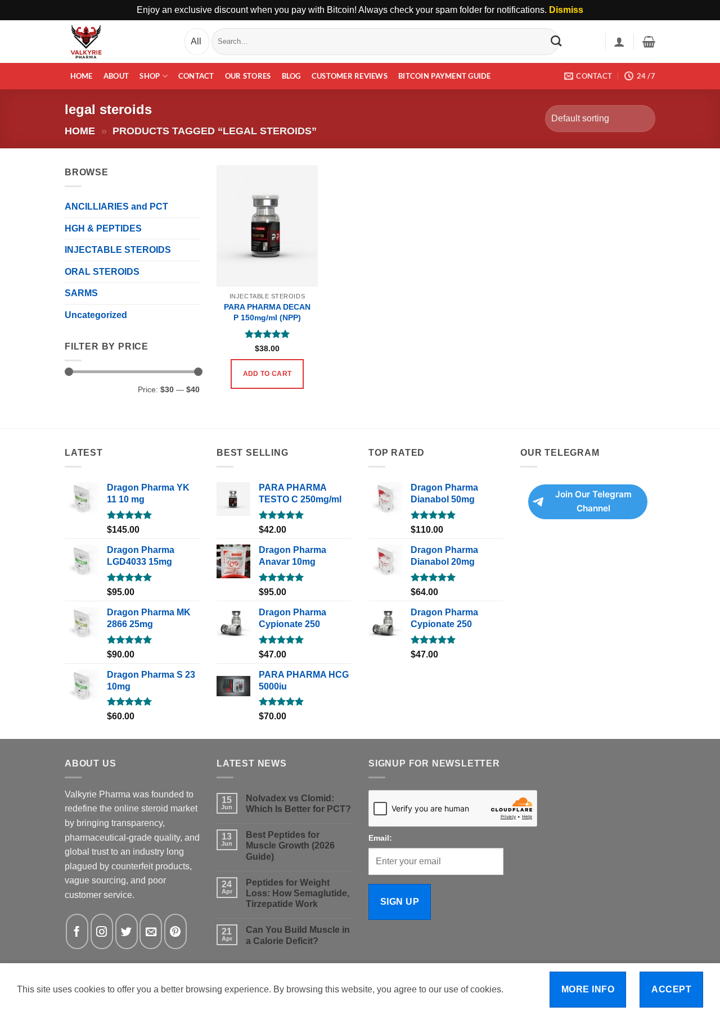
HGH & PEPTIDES (103, 228)
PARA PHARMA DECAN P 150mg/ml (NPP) (267, 312)
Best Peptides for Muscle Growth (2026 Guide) (290, 845)
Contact (196, 75)
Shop (150, 75)
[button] (619, 41)
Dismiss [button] (566, 10)
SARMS (81, 293)
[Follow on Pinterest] (175, 931)
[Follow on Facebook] (77, 931)
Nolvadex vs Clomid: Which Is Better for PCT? (298, 803)
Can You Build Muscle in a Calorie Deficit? (298, 935)
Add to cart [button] (267, 373)
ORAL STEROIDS (102, 271)
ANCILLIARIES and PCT (116, 206)
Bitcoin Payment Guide (444, 75)
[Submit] (556, 41)
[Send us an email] (151, 931)
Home (81, 75)
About (116, 75)
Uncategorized (96, 315)
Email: (380, 837)
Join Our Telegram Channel (593, 501)
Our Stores (248, 75)
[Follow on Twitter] (126, 931)
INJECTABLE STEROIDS (118, 250)
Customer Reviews (350, 75)
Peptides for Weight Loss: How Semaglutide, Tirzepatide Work (297, 893)
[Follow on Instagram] (102, 931)
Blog (291, 75)
